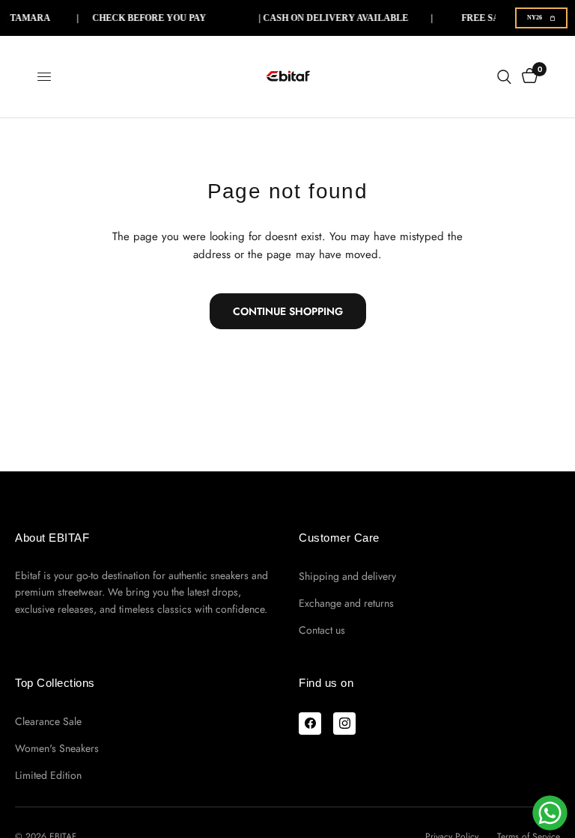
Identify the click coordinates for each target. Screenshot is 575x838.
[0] (527, 76)
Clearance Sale (48, 721)
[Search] (504, 76)
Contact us (322, 630)
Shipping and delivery (347, 576)
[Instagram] (344, 723)
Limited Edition (48, 775)
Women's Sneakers (57, 748)
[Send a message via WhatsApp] (550, 813)
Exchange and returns (346, 603)
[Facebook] (310, 723)
